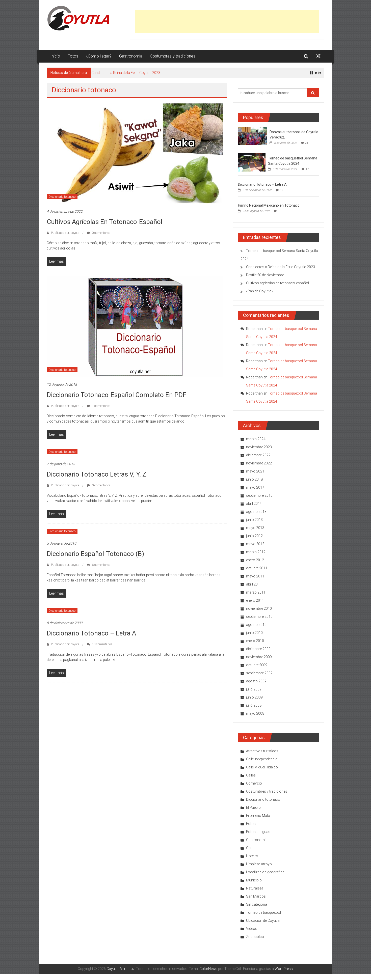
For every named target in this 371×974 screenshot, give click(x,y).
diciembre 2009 (258, 649)
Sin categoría (256, 904)
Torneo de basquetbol (263, 912)
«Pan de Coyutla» (259, 291)
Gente (250, 848)
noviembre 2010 (259, 608)
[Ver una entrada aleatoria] (318, 56)
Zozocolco (255, 937)
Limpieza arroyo (259, 864)
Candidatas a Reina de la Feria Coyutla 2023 (125, 73)
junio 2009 (254, 697)
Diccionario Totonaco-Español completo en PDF (116, 395)
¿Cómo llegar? (99, 56)
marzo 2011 (256, 592)
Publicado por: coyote (65, 233)
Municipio (254, 880)
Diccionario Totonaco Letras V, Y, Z (96, 474)
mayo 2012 (255, 544)
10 (281, 190)
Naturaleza (254, 888)
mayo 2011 (255, 576)
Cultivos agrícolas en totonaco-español (104, 222)
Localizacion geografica (265, 872)
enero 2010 (255, 641)
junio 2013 (254, 520)
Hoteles (252, 856)
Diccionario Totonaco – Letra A (91, 633)
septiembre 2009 (259, 673)
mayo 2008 (255, 713)
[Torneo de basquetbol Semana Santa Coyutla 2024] (252, 162)
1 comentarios (101, 406)
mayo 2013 (255, 528)
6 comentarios (101, 565)
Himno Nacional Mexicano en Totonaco (269, 205)
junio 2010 (254, 633)
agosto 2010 (256, 625)
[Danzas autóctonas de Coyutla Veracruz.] (252, 136)
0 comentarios (101, 233)
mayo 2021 (255, 471)
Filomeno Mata (258, 816)
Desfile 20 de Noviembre (265, 275)
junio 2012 (254, 536)
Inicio (55, 56)
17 (307, 169)
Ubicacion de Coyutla (263, 921)
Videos (251, 929)
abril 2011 (254, 584)
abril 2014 (254, 504)
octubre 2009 (256, 665)
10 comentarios (101, 644)
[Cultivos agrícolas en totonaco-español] (135, 153)
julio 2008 (253, 705)
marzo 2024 (256, 439)
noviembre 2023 (259, 447)
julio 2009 (253, 689)
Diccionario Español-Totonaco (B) (95, 554)
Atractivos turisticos (262, 751)
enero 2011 (255, 600)
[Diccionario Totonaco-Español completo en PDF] (135, 326)
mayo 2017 (255, 487)
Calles (251, 775)
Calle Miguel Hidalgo (262, 767)
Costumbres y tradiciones (172, 56)
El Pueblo (253, 807)
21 (306, 143)
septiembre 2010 (259, 617)
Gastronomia (130, 56)
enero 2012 (255, 560)
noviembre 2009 (259, 657)
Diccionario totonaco (62, 197)
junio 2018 (254, 479)
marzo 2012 (256, 552)
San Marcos (256, 896)
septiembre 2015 (259, 495)
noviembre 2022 (259, 463)
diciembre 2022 (258, 455)
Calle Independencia (261, 759)
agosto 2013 (256, 512)
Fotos (73, 56)
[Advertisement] (227, 21)
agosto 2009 (256, 681)
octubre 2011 (256, 568)
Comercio (254, 783)
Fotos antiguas (258, 832)
